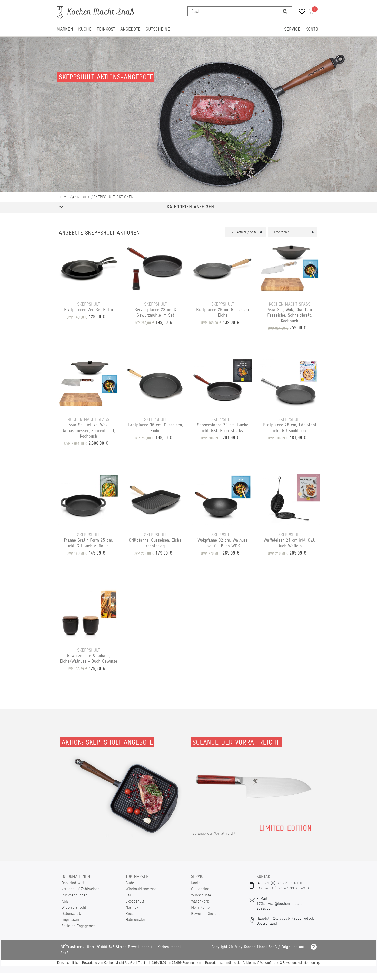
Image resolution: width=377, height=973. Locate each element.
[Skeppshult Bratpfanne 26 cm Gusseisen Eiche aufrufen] (222, 267)
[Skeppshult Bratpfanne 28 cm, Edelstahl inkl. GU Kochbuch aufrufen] (289, 383)
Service (292, 29)
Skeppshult (135, 901)
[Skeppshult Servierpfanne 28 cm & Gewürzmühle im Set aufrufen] (155, 267)
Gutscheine (158, 29)
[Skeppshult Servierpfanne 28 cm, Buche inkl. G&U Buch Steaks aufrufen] (222, 383)
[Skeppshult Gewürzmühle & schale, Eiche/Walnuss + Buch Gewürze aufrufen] (88, 613)
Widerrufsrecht (74, 907)
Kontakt (197, 882)
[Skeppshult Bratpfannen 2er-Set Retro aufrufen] (88, 267)
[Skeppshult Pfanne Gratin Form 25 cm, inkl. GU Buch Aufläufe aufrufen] (88, 498)
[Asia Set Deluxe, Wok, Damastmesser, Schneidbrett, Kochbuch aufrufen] (88, 383)
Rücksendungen (74, 895)
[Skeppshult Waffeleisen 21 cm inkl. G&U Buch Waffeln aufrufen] (289, 498)
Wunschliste (201, 895)
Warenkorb (200, 901)
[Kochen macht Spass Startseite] (64, 196)
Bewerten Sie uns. (206, 913)
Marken (65, 29)
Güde (130, 882)
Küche (85, 29)
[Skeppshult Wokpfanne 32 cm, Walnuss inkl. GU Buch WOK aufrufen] (222, 498)
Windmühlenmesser (142, 888)
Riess (130, 913)
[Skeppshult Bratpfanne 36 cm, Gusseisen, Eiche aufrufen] (155, 383)
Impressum (71, 919)
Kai (128, 895)
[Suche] (285, 11)
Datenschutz (72, 913)
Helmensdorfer (138, 919)
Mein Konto (200, 907)
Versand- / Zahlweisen (81, 888)
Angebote (130, 29)
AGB (65, 901)
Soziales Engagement (79, 925)
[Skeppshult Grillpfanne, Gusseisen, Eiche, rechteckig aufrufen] (155, 498)
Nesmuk (132, 907)
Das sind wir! (73, 882)
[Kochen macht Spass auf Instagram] (314, 947)
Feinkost (106, 29)
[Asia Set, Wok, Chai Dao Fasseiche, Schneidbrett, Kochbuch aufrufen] (289, 267)
